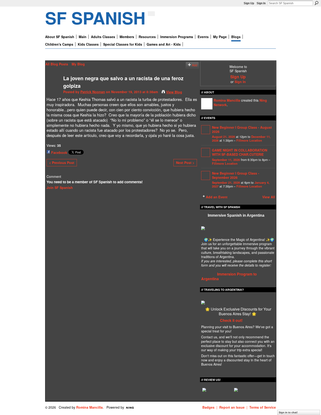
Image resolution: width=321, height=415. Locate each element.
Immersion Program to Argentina (229, 276)
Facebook (59, 152)
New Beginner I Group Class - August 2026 (242, 129)
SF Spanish (95, 17)
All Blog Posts (56, 64)
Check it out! (231, 320)
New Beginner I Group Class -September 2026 (235, 175)
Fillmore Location (249, 140)
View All (268, 197)
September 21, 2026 (226, 182)
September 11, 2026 (226, 160)
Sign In (261, 3)
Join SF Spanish (60, 187)
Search (316, 3)
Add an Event (216, 197)
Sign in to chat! (288, 412)
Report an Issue (232, 407)
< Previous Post (61, 162)
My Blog (78, 64)
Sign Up (249, 3)
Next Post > (185, 162)
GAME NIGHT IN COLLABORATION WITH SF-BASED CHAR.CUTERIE (239, 152)
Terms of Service (262, 407)
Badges (208, 407)
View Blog (174, 92)
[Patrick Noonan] (52, 88)
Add (194, 65)
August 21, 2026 (223, 137)
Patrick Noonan (92, 91)
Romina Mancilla (227, 100)
